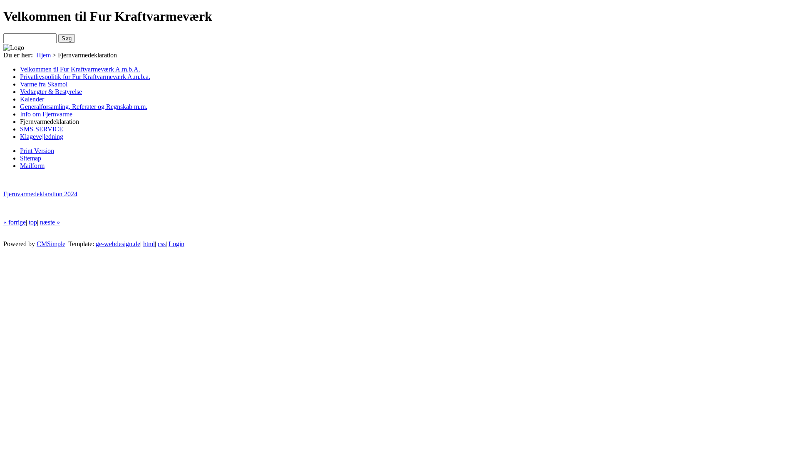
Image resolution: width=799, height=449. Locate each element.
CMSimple (51, 243)
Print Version (37, 150)
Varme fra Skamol (43, 84)
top (33, 222)
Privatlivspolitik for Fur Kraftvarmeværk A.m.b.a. (85, 76)
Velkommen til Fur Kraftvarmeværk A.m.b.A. (80, 69)
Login (176, 243)
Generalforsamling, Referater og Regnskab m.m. (83, 106)
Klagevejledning (41, 136)
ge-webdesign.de (118, 243)
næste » (50, 222)
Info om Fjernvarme (46, 114)
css (162, 243)
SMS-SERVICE (41, 129)
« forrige (14, 222)
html (149, 243)
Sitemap (30, 158)
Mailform (32, 165)
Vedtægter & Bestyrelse (51, 91)
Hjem (43, 55)
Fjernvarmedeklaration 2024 (40, 193)
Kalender (32, 99)
